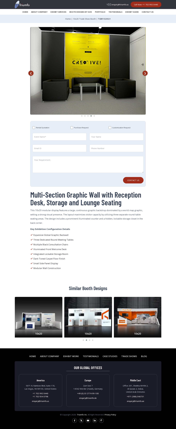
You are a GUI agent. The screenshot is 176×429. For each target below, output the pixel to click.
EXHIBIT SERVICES (58, 12)
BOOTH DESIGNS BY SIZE (80, 12)
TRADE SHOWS (129, 356)
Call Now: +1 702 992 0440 (146, 4)
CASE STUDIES (110, 356)
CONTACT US (148, 12)
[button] (81, 116)
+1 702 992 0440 (40, 393)
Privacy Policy (110, 414)
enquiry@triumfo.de (88, 398)
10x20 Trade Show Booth (84, 18)
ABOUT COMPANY (39, 12)
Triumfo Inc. (82, 414)
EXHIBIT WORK (71, 356)
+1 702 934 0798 (40, 396)
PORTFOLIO (100, 12)
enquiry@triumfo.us (120, 4)
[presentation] (30, 73)
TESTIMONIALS (115, 12)
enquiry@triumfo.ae (135, 401)
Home (68, 18)
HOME (25, 12)
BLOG (144, 356)
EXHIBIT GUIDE (132, 12)
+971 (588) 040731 (135, 396)
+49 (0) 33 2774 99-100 (88, 393)
